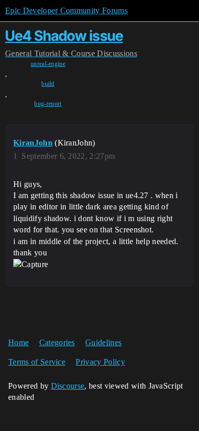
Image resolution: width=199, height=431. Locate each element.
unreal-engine (48, 63)
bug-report (47, 103)
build (48, 83)
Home (18, 342)
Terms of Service (36, 361)
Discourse (68, 385)
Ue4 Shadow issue (64, 35)
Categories (57, 342)
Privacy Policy (100, 361)
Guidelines (103, 342)
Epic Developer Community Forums (66, 10)
